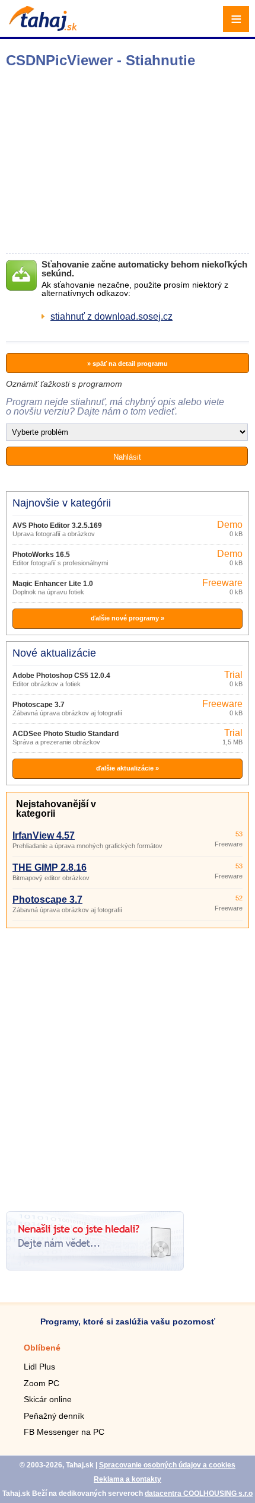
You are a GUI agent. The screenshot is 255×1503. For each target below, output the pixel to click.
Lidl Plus (39, 1366)
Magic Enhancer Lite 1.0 (52, 583)
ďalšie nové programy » (127, 618)
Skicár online (48, 1399)
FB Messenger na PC (64, 1432)
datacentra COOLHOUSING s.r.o (199, 1493)
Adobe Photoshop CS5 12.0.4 (61, 675)
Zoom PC (41, 1383)
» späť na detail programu (127, 363)
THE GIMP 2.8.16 (49, 867)
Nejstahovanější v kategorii (56, 809)
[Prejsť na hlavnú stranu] (41, 28)
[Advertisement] (127, 1065)
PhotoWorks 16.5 (41, 554)
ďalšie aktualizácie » (127, 768)
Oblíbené (42, 1347)
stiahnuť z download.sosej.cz (111, 316)
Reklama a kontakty (127, 1479)
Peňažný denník (54, 1416)
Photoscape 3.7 (38, 704)
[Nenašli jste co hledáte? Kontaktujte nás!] (95, 1267)
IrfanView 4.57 (43, 835)
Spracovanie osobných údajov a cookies (167, 1465)
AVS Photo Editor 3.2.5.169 (57, 525)
